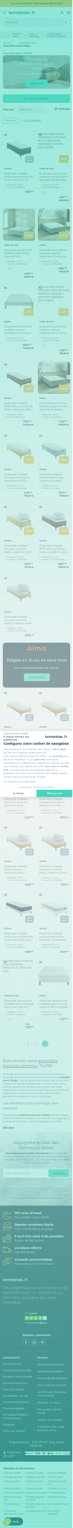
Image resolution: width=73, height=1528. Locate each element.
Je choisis (18, 793)
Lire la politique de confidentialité (19, 782)
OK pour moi (54, 793)
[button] (6, 1522)
